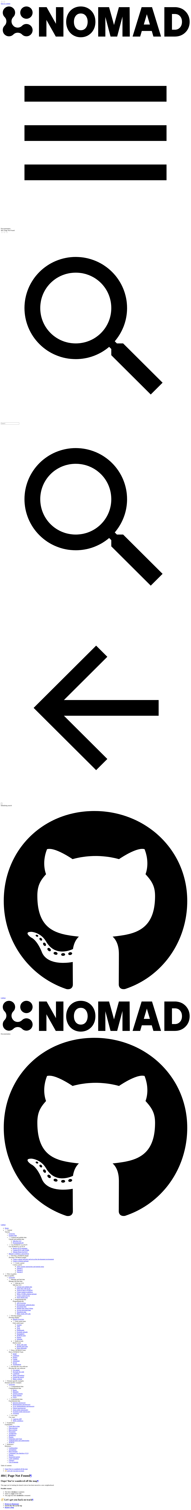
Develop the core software (17, 1368)
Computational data (15, 1388)
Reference (8, 1446)
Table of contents (6, 1465)
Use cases (12, 1417)
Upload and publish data (16, 1239)
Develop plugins (14, 1317)
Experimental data (14, 1401)
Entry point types (18, 1323)
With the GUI (17, 1285)
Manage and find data (15, 1281)
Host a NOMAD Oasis (16, 1352)
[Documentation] (95, 38)
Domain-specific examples (13, 1383)
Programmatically (18, 1301)
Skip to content (5, 3)
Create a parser (17, 1265)
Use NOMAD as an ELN (17, 1246)
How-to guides (9, 1276)
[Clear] (1, 804)
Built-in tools (17, 1343)
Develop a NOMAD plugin (17, 1257)
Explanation (8, 1424)
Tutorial (7, 1232)
